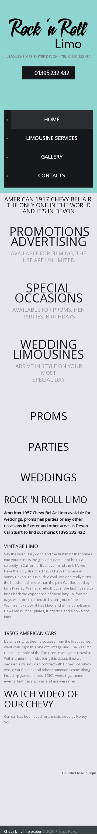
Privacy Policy (67, 831)
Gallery (52, 156)
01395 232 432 (51, 73)
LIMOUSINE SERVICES (52, 137)
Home (52, 119)
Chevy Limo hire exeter (22, 831)
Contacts (51, 175)
